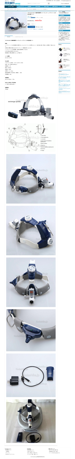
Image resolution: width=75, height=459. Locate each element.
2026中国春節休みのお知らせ (64, 74)
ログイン (7, 0)
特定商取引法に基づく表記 (53, 451)
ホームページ (21, 6)
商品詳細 (8, 36)
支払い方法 (46, 6)
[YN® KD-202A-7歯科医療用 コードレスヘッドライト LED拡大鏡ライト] (16, 23)
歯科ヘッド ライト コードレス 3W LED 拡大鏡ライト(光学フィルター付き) (67, 50)
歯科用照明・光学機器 (13, 9)
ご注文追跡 (63, 6)
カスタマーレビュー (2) (19, 36)
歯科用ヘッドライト (22, 9)
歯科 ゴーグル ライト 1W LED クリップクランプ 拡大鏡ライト (67, 66)
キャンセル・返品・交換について (32, 454)
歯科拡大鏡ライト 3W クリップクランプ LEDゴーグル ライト (67, 61)
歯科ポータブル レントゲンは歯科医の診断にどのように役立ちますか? (64, 81)
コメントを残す (40, 17)
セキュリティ (8, 452)
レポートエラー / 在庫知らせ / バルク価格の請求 (35, 29)
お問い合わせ (55, 6)
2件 (35, 17)
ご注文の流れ (37, 6)
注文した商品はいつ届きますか (32, 452)
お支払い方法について (30, 451)
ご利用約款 (7, 451)
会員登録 (13, 0)
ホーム (6, 9)
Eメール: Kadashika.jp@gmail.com (54, 452)
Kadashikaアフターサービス (10, 454)
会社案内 (29, 6)
